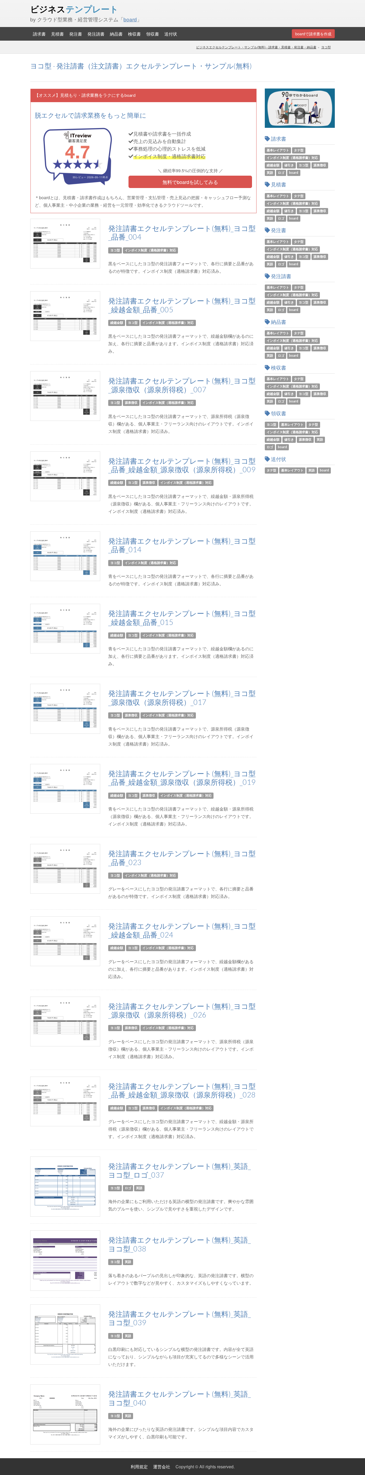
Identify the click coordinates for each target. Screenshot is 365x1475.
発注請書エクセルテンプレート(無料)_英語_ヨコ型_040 (179, 1398)
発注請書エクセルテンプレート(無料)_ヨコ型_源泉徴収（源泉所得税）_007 (182, 385)
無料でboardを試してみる (190, 181)
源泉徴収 (131, 403)
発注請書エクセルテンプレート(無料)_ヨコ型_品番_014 (182, 545)
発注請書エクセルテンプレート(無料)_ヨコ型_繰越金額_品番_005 (182, 305)
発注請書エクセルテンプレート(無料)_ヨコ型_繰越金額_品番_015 (182, 618)
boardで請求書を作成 (313, 33)
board (130, 19)
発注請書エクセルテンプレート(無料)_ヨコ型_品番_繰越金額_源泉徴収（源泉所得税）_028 (182, 1090)
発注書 (75, 33)
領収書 (152, 33)
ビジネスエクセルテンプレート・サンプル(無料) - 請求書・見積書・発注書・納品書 (256, 47)
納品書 (116, 33)
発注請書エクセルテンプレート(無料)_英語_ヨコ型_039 (179, 1318)
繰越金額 (116, 322)
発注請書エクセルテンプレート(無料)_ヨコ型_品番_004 (182, 232)
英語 (139, 1188)
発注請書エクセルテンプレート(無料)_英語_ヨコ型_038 (179, 1244)
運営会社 (161, 1467)
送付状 (170, 33)
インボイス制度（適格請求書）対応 (150, 250)
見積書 (57, 33)
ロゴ (128, 1188)
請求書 (39, 33)
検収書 (134, 33)
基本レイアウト (278, 150)
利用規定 (139, 1467)
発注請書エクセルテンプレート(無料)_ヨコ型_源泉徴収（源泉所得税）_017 (182, 697)
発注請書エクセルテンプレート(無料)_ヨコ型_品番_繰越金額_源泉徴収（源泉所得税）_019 (182, 778)
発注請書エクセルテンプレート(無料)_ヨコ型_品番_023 (182, 858)
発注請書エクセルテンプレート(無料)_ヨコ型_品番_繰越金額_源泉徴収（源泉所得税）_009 (182, 465)
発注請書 (95, 33)
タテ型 (299, 150)
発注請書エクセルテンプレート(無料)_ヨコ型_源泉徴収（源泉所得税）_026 (182, 1010)
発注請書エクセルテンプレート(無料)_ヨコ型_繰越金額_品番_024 (182, 930)
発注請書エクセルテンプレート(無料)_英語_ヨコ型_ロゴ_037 (179, 1170)
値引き (289, 165)
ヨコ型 (326, 47)
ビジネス (74, 9)
